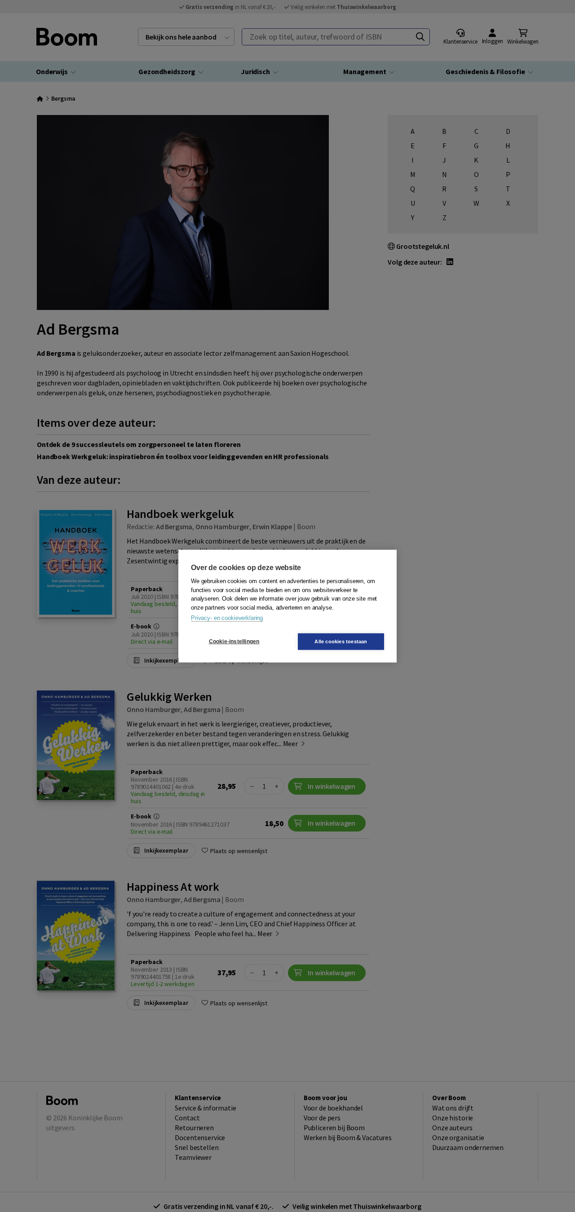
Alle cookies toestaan (340, 641)
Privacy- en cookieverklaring (227, 618)
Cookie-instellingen (234, 641)
